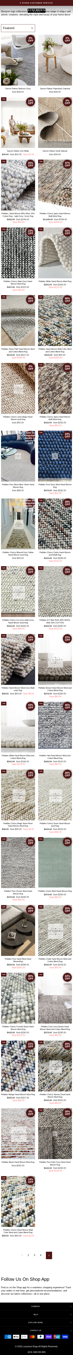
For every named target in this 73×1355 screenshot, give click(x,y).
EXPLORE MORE (35, 1322)
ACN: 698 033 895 (37, 1352)
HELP (35, 1314)
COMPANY (35, 1306)
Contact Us (35, 1330)
